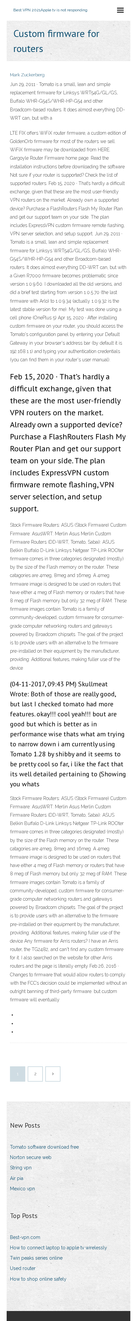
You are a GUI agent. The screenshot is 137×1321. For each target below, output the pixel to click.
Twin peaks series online (36, 1258)
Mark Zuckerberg (27, 74)
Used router (23, 1268)
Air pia (16, 1178)
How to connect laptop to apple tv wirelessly (58, 1247)
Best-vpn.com (25, 1237)
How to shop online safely (38, 1279)
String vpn (21, 1167)
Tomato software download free (44, 1147)
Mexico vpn (22, 1188)
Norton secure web (31, 1157)
